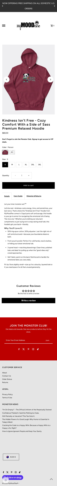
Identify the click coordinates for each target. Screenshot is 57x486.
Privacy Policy (7, 394)
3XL (39, 165)
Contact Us (6, 376)
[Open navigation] (8, 25)
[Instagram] (33, 349)
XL (26, 165)
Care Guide (18, 196)
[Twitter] (24, 349)
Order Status (7, 379)
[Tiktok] (38, 349)
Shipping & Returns (34, 196)
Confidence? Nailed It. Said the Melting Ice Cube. (20, 413)
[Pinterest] (28, 349)
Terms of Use (7, 398)
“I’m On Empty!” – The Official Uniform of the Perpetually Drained (26, 410)
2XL (32, 165)
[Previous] (3, 6)
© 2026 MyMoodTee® (10, 483)
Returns (5, 382)
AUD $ (13, 457)
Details (7, 196)
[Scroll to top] (51, 479)
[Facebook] (18, 349)
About (4, 373)
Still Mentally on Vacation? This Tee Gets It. (18, 416)
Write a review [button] (28, 300)
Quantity (5, 175)
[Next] (54, 6)
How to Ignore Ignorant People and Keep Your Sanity (22, 431)
